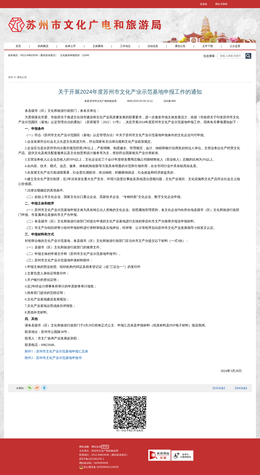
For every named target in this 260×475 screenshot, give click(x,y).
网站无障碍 (221, 4)
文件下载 (207, 46)
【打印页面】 (218, 388)
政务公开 (70, 46)
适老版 (203, 4)
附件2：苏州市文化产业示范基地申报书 (53, 358)
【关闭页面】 (241, 388)
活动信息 (152, 46)
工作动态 (125, 46)
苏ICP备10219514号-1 (91, 459)
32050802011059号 (107, 467)
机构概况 (43, 46)
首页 (18, 46)
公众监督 (235, 46)
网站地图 (84, 446)
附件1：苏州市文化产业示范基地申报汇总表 (56, 351)
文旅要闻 (98, 46)
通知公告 (180, 46)
